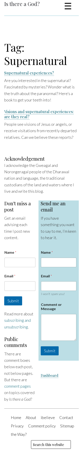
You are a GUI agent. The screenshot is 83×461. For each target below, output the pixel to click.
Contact (66, 417)
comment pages (17, 386)
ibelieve (48, 417)
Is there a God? (22, 3)
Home (16, 417)
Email (9, 276)
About (31, 417)
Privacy (17, 425)
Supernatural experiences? (29, 73)
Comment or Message (51, 306)
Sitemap (67, 425)
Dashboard (49, 375)
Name (10, 252)
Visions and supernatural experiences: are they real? (39, 114)
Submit (13, 301)
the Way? (19, 434)
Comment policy (42, 425)
